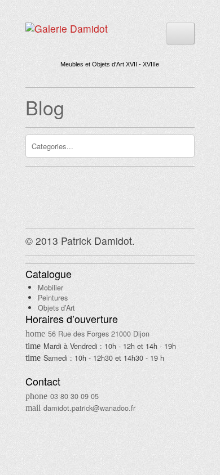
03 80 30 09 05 (74, 396)
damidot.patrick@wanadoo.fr (89, 407)
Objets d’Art (56, 307)
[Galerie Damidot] (66, 28)
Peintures (53, 297)
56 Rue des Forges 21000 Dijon (98, 333)
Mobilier (50, 287)
